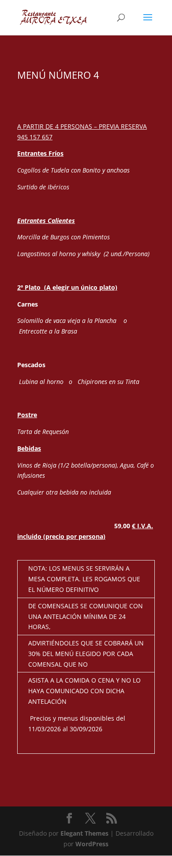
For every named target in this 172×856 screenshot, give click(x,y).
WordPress (91, 844)
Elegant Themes (84, 833)
